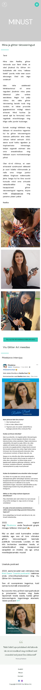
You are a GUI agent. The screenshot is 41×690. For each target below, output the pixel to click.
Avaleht (20, 669)
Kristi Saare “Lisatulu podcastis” (16, 573)
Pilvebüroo (12, 525)
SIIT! (18, 600)
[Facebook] (19, 681)
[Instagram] (22, 681)
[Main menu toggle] (37, 4)
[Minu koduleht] (4, 4)
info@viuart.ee (17, 193)
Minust (20, 673)
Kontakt (20, 676)
